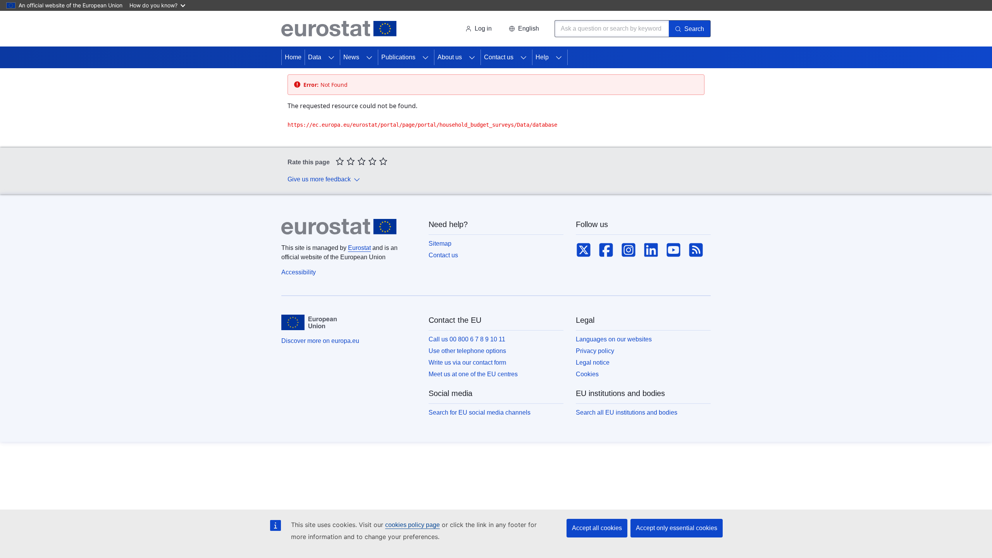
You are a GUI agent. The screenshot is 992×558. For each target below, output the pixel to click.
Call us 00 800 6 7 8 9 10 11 (467, 339)
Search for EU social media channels (479, 412)
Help (542, 57)
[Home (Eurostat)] (338, 28)
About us (449, 57)
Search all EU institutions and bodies (626, 412)
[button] (524, 28)
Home (293, 57)
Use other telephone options (467, 351)
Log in (483, 28)
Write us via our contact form (467, 362)
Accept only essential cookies (676, 528)
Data (314, 57)
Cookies (587, 374)
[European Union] (309, 322)
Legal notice (593, 362)
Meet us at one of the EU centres (473, 374)
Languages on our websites (614, 339)
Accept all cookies (597, 528)
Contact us (498, 57)
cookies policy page (412, 525)
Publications (398, 57)
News (351, 57)
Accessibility (298, 272)
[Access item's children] (331, 57)
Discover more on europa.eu (320, 341)
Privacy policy (595, 351)
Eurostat (359, 248)
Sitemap (440, 243)
